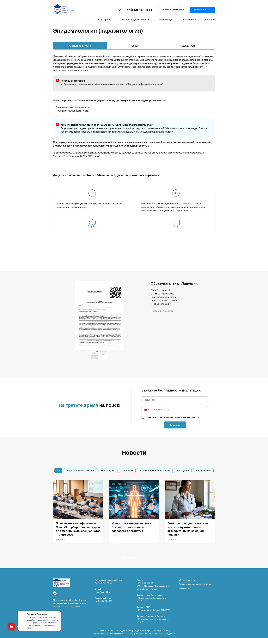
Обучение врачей (187, 580)
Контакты (210, 19)
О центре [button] (103, 19)
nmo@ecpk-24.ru (102, 592)
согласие (161, 417)
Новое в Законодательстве (80, 470)
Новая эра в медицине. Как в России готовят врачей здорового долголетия (132, 527)
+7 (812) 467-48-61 (103, 583)
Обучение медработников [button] (133, 19)
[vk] (120, 10)
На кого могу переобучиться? (155, 470)
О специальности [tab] (80, 45)
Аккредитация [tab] (188, 45)
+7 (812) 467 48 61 (139, 9)
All (58, 470)
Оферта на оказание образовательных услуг (113, 633)
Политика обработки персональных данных (155, 633)
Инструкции (183, 470)
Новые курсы (108, 470)
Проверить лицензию (162, 311)
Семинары (127, 470)
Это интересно (203, 470)
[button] (173, 10)
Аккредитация (166, 19)
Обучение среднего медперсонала (195, 584)
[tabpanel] (134, 61)
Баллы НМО (189, 19)
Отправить (174, 425)
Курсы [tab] (134, 45)
